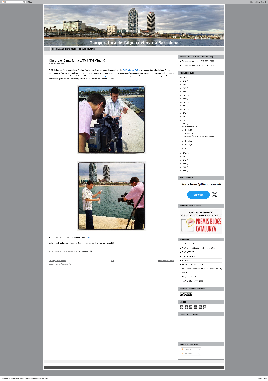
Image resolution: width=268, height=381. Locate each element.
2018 (185, 106)
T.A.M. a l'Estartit (188, 244)
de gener (188, 148)
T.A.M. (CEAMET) (188, 256)
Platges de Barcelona (190, 277)
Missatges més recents (57, 261)
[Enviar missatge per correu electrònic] (90, 251)
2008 (185, 167)
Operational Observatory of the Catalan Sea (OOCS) (202, 269)
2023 (185, 88)
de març (188, 145)
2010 (185, 160)
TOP (265, 378)
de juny (188, 134)
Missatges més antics (166, 261)
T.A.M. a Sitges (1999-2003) (192, 281)
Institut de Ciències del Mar (192, 265)
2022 (185, 92)
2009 (185, 164)
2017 (185, 109)
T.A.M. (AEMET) (188, 252)
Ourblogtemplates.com (35, 378)
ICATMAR (186, 260)
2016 (185, 113)
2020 (185, 99)
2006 (185, 171)
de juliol (188, 130)
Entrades (187, 349)
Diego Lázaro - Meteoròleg (64, 49)
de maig (188, 141)
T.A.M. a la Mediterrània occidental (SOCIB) (198, 248)
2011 (185, 157)
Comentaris (188, 354)
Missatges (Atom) (67, 264)
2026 (185, 77)
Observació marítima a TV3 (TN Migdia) (199, 136)
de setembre (190, 126)
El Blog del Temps (87, 49)
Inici (47, 49)
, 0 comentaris (83, 251)
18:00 (75, 251)
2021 (185, 95)
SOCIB (184, 273)
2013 (185, 124)
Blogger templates (9, 378)
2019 (185, 102)
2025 (185, 81)
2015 (185, 117)
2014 (185, 120)
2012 (185, 153)
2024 (185, 85)
